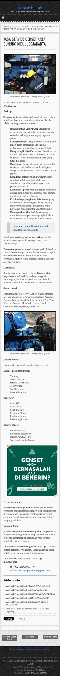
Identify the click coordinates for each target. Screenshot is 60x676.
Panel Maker (40, 670)
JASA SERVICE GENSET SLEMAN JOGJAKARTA (27, 598)
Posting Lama (50, 637)
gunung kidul (15, 27)
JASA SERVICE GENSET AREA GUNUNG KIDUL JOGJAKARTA (25, 41)
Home (5, 27)
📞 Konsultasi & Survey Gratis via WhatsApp (30, 649)
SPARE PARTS (23, 661)
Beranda (30, 637)
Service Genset (30, 7)
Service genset (26, 670)
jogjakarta (25, 27)
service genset (36, 27)
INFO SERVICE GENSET (40, 661)
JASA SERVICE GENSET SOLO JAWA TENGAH (27, 590)
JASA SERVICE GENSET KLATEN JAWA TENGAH (28, 586)
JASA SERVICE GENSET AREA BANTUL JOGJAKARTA (30, 594)
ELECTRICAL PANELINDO (36, 673)
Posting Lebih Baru (9, 638)
